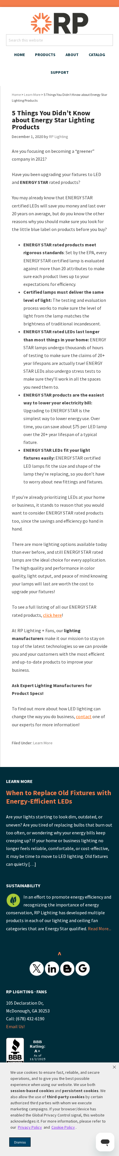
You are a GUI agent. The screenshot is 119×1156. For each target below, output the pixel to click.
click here (52, 615)
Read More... (99, 928)
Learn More (43, 742)
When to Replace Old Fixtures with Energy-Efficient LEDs (58, 797)
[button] (114, 1067)
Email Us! (15, 1026)
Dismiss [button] (20, 1142)
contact (84, 716)
